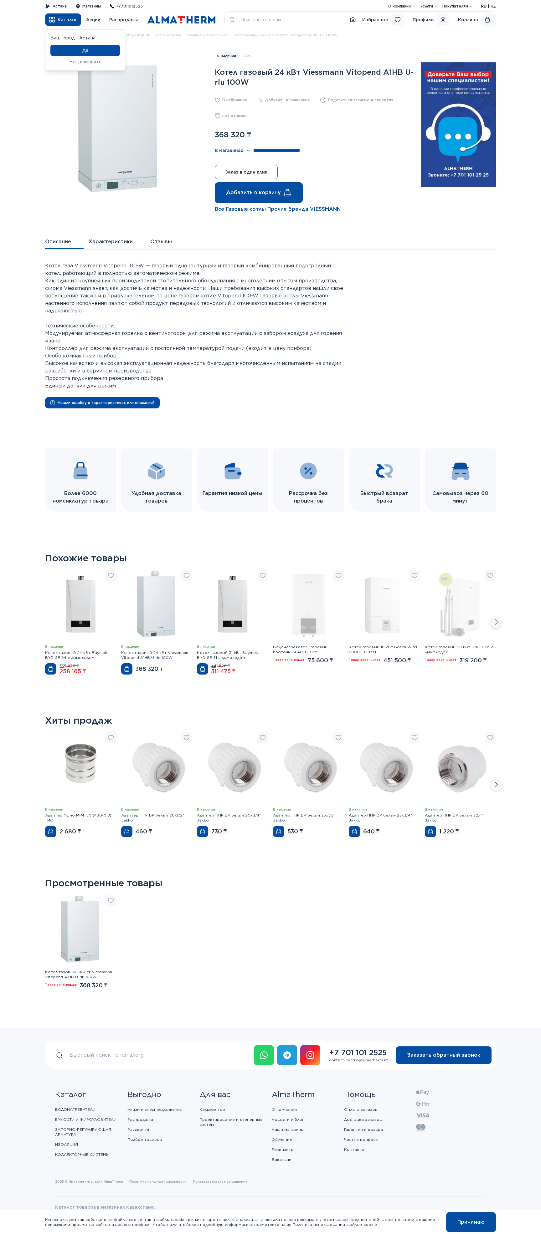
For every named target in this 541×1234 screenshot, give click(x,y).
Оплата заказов (361, 1109)
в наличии (226, 55)
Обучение (282, 1139)
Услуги (426, 6)
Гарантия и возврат (364, 1129)
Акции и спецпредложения (154, 1109)
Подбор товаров (144, 1139)
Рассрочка (138, 1129)
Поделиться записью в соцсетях (360, 100)
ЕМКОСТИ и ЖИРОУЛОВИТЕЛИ (85, 1119)
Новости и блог (288, 1119)
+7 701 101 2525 (358, 1052)
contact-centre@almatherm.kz (358, 1060)
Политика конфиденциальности (158, 1181)
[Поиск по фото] (353, 20)
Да (85, 50)
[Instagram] (310, 1055)
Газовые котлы (169, 35)
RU (484, 6)
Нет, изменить (85, 61)
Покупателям (455, 6)
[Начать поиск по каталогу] (232, 19)
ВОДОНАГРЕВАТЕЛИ (75, 1109)
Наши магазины (288, 1129)
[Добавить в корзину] (50, 669)
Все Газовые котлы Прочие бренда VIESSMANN (278, 209)
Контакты (354, 1149)
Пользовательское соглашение (220, 1181)
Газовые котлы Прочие (207, 35)
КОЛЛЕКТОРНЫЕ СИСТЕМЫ (82, 1154)
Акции (93, 19)
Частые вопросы (361, 1139)
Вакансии (281, 1159)
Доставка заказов (363, 1119)
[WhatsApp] (264, 1055)
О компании (399, 6)
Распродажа (124, 19)
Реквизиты (283, 1149)
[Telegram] (287, 1055)
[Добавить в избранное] (110, 575)
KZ (493, 6)
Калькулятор (212, 1109)
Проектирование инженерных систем (230, 1122)
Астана (60, 6)
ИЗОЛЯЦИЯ (66, 1144)
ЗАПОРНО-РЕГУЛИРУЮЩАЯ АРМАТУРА (83, 1132)
